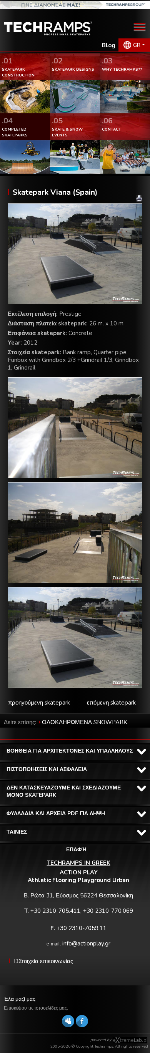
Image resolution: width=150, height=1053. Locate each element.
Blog (108, 45)
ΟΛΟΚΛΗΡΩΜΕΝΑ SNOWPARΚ (84, 722)
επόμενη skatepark (111, 702)
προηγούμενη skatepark (39, 702)
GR (136, 45)
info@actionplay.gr (86, 943)
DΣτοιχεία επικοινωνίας (43, 961)
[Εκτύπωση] (139, 198)
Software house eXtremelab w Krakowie (130, 1040)
